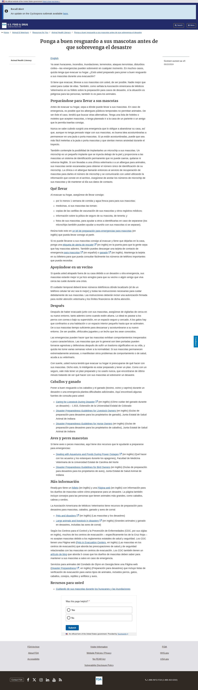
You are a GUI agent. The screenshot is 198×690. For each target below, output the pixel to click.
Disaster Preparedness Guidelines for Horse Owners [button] (84, 423)
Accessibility (33, 659)
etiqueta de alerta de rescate (78, 244)
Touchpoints (122, 634)
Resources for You (40, 32)
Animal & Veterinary (20, 32)
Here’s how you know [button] (51, 1)
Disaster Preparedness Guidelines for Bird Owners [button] (83, 467)
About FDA (33, 653)
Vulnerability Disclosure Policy (99, 665)
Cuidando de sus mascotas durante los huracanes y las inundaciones (93, 589)
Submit (72, 627)
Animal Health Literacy (61, 32)
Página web (104, 487)
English (54, 58)
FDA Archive (33, 647)
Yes (73, 610)
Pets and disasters (66, 515)
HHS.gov (164, 653)
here (65, 13)
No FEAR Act (99, 659)
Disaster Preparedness (63, 568)
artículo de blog (59, 554)
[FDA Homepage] (15, 25)
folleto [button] (75, 487)
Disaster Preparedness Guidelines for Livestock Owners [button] (86, 410)
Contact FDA (16, 680)
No (72, 617)
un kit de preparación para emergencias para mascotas (102, 231)
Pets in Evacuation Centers (91, 542)
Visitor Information (99, 647)
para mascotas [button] (72, 252)
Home (6, 32)
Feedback (196, 341)
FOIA (164, 647)
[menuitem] (176, 63)
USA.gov (164, 659)
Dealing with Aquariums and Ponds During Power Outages (87, 454)
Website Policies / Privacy (99, 653)
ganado (104, 252)
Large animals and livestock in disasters (77, 520)
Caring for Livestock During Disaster (75, 402)
